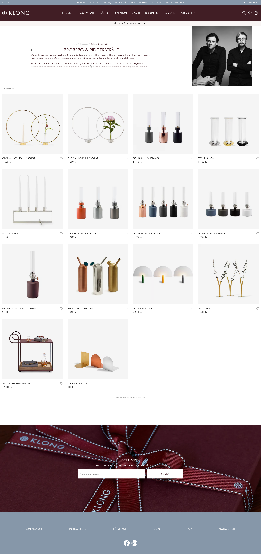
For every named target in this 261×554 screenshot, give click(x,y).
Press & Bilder (77, 528)
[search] (244, 13)
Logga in (253, 2)
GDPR (157, 528)
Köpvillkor (120, 528)
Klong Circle (227, 528)
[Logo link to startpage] (15, 13)
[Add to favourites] (61, 158)
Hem (75, 44)
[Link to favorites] (250, 13)
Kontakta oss (34, 528)
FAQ (244, 2)
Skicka (165, 473)
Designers (84, 44)
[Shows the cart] (256, 13)
